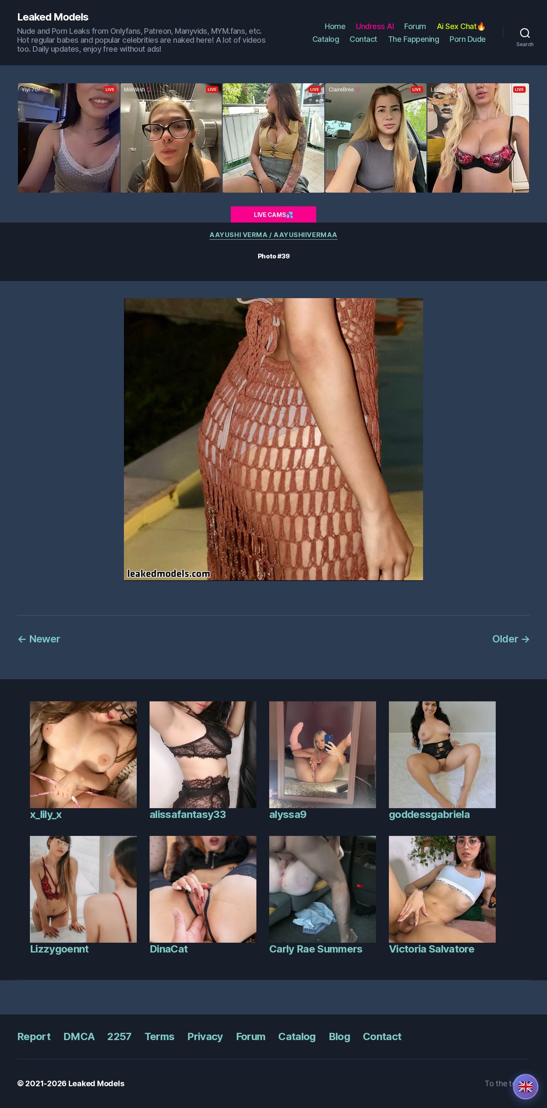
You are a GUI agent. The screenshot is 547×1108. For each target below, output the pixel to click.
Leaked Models (52, 17)
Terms (159, 1036)
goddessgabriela (429, 814)
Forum (415, 26)
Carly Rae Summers (316, 949)
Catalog (325, 39)
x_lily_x (46, 814)
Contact (363, 39)
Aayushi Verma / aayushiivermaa (273, 235)
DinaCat (169, 949)
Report (33, 1036)
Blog (339, 1036)
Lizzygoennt (59, 949)
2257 (119, 1036)
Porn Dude (468, 39)
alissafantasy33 (188, 814)
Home (335, 26)
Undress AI (375, 26)
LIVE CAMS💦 (273, 214)
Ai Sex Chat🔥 (461, 26)
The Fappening (413, 39)
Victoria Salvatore (431, 949)
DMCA (78, 1036)
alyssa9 (287, 814)
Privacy (205, 1036)
